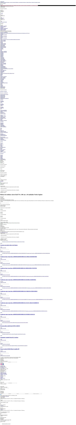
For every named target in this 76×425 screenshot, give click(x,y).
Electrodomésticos (2, 66)
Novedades (36, 2)
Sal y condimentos (2, 147)
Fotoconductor (18, 39)
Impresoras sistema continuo (4, 33)
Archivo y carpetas (3, 40)
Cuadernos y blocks (3, 43)
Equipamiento (2, 71)
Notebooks (1, 54)
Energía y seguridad (3, 131)
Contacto (39, 2)
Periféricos (1, 56)
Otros (1, 38)
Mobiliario (1, 64)
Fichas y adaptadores (3, 70)
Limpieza (1, 85)
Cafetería (1, 80)
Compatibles (5, 34)
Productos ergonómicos (3, 67)
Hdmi (1, 61)
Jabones (6, 82)
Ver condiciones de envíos (4, 232)
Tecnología (13, 2)
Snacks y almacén (2, 77)
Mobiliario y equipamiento (19, 2)
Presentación (2, 62)
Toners (1, 35)
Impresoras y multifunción (4, 32)
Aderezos (1, 73)
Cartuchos (1, 99)
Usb (2, 61)
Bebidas (1, 74)
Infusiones (6, 73)
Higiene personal (2, 86)
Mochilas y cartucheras (3, 51)
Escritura (1, 41)
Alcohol (1, 82)
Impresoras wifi (25, 33)
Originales (1, 34)
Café (4, 73)
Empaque (1, 48)
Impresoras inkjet (15, 33)
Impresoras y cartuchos (3, 2)
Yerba (8, 73)
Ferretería (1, 69)
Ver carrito (1, 405)
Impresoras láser (10, 33)
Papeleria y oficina (9, 2)
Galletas (10, 73)
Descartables (2, 79)
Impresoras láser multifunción (4, 98)
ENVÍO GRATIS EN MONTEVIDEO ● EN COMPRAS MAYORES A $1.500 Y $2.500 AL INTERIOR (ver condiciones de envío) (19, 5)
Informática (2, 53)
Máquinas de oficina (3, 47)
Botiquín (4, 82)
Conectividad (2, 57)
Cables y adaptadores (3, 60)
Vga (4, 61)
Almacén (1, 72)
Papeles (1, 83)
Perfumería (1, 153)
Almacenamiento (2, 59)
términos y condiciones (5, 396)
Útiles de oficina (2, 45)
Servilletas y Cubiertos (3, 76)
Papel (1, 49)
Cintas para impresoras (3, 39)
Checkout (1, 409)
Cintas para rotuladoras (10, 39)
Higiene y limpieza (31, 2)
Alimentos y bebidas (26, 2)
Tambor (1, 37)
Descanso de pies (2, 68)
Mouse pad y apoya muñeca (9, 68)
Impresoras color (20, 33)
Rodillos (14, 39)
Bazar (1, 75)
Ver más (28, 33)
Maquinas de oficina (3, 46)
